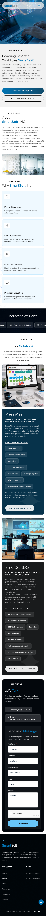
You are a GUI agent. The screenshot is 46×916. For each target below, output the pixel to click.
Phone (10, 779)
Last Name (12, 756)
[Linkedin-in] (35, 911)
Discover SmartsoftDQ (23, 98)
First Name (12, 744)
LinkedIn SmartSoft (33, 873)
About (4, 878)
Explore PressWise (23, 91)
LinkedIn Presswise (33, 878)
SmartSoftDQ (7, 894)
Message (11, 790)
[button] (39, 5)
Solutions (5, 884)
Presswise (6, 889)
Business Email (13, 767)
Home (4, 873)
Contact (5, 900)
